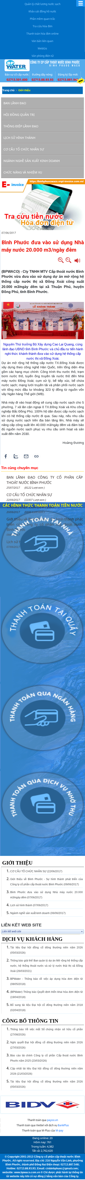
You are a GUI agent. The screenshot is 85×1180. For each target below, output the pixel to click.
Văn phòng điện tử (43, 56)
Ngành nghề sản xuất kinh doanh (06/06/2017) (38, 913)
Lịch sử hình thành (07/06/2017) (29, 905)
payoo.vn (52, 1120)
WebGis (42, 48)
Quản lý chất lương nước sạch (42, 4)
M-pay (59, 1130)
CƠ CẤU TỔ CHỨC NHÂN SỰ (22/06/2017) (36, 871)
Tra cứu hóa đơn (42, 26)
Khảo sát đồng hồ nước (42, 11)
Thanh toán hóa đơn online (42, 33)
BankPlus (63, 1125)
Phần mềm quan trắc (42, 19)
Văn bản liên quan (42, 41)
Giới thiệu (24, 90)
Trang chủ (8, 90)
